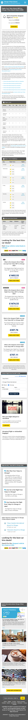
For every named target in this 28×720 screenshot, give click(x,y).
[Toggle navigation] (25, 2)
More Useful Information (14, 690)
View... (4, 627)
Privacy (25, 702)
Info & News (13, 702)
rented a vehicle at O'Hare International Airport (14, 66)
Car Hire (14, 701)
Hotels (8, 702)
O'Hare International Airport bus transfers (12, 85)
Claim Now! (6, 425)
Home (5, 701)
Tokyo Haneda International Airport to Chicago (15, 525)
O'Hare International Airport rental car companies (13, 81)
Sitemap (14, 704)
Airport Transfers (21, 701)
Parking (4, 702)
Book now (14, 26)
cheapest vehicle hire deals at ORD (13, 544)
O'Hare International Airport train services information (14, 89)
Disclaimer (20, 702)
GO (23, 698)
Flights (9, 701)
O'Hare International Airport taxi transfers (12, 87)
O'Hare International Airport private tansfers (12, 83)
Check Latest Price (14, 280)
